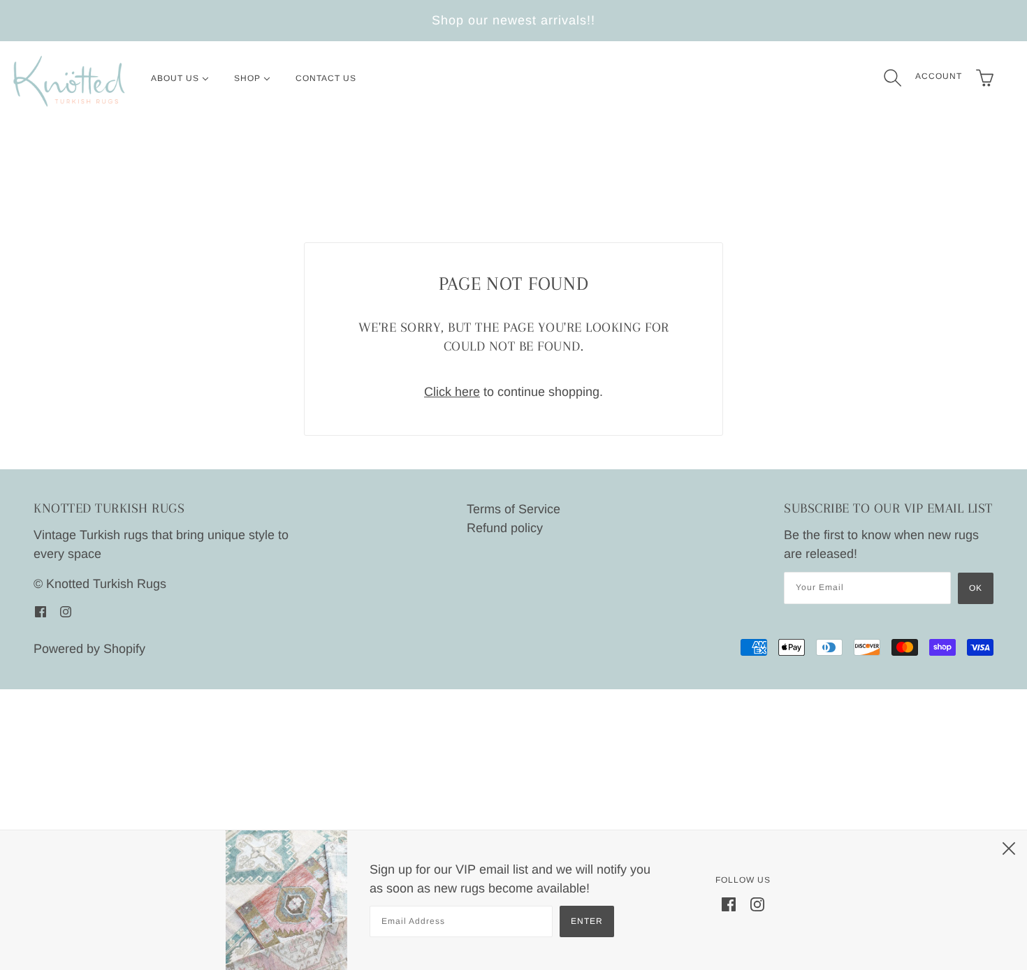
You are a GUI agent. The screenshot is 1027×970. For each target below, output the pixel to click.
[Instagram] (757, 904)
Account (938, 76)
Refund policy (505, 528)
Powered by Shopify (89, 649)
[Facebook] (728, 904)
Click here (452, 392)
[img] (40, 611)
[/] (69, 81)
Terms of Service (513, 509)
